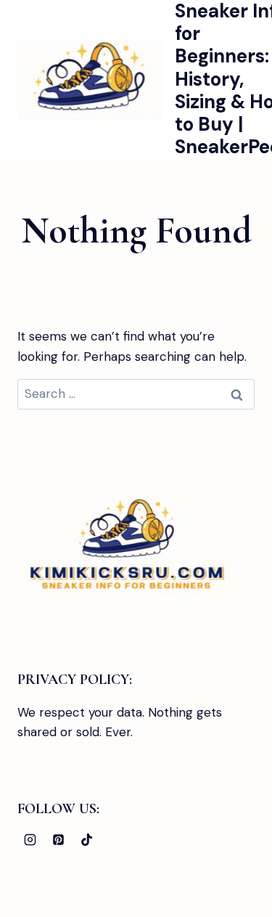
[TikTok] (86, 839)
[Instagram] (29, 839)
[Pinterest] (58, 839)
